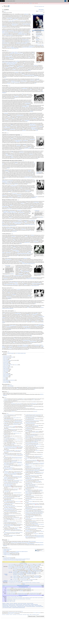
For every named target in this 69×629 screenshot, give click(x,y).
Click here (30, 3)
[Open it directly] (67, 1)
